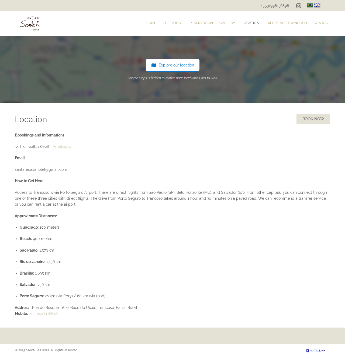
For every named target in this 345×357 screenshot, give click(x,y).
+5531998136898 (275, 6)
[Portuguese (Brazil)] (310, 5)
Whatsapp (62, 146)
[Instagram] (298, 5)
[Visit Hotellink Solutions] (318, 350)
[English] (317, 5)
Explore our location (176, 65)
